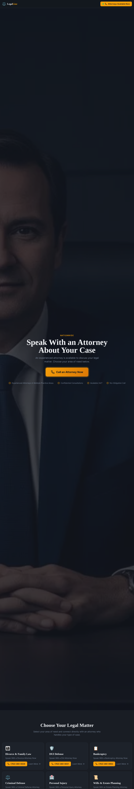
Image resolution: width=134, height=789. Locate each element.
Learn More (33, 764)
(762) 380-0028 (18, 764)
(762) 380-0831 (62, 764)
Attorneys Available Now (119, 4)
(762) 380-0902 (106, 764)
